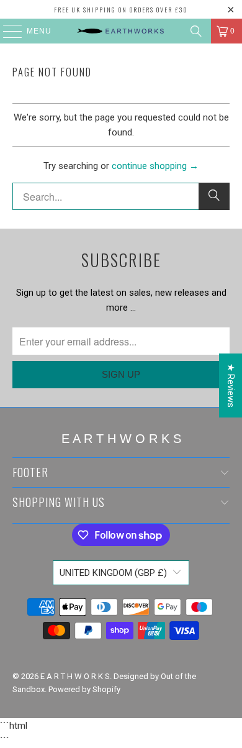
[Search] (196, 31)
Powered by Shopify (84, 689)
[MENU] (6, 31)
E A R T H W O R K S (75, 676)
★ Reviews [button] (230, 385)
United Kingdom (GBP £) (113, 572)
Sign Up (121, 374)
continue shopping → (155, 165)
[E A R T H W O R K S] (121, 31)
